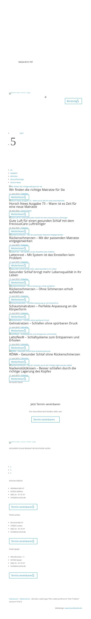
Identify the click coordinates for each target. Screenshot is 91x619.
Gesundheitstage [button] (17, 179)
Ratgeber (24, 194)
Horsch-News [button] (15, 182)
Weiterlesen (17, 197)
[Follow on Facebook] (69, 38)
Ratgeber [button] (14, 173)
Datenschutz (25, 599)
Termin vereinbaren (44, 419)
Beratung (72, 101)
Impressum (13, 599)
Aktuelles (24, 327)
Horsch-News (26, 211)
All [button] (11, 170)
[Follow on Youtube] (74, 38)
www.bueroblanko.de (73, 608)
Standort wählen (46, 19)
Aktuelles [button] (14, 176)
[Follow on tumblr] (79, 38)
